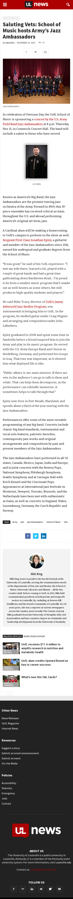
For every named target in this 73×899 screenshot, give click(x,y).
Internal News (10, 728)
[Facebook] (13, 889)
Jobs (4, 798)
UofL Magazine (10, 723)
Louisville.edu (63, 862)
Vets (66, 522)
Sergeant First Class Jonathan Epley (27, 240)
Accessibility (9, 783)
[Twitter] (50, 889)
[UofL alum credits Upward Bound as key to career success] (11, 665)
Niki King (10, 43)
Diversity (7, 788)
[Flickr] (22, 889)
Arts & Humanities (11, 18)
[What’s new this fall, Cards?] (11, 681)
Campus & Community (8, 668)
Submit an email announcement (20, 753)
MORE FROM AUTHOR (34, 636)
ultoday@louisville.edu (43, 869)
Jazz (22, 522)
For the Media (9, 763)
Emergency (8, 793)
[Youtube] (59, 889)
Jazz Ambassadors (35, 522)
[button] (68, 4)
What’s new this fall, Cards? (39, 677)
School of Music (53, 522)
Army (14, 522)
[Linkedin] (32, 889)
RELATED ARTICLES (13, 636)
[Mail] (41, 889)
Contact (6, 803)
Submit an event (11, 758)
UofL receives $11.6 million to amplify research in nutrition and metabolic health (42, 648)
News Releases (10, 718)
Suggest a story (11, 748)
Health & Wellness (8, 652)
